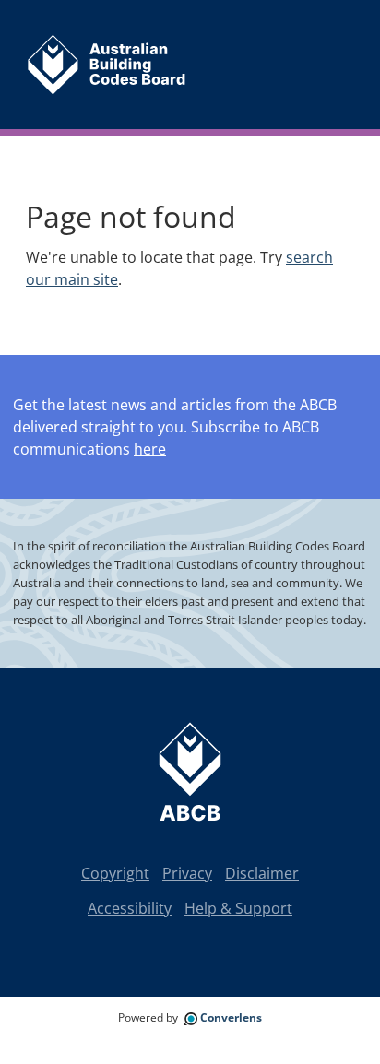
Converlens (231, 1017)
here (150, 449)
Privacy (187, 873)
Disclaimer (262, 873)
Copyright (115, 873)
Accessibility (130, 908)
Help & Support (238, 908)
